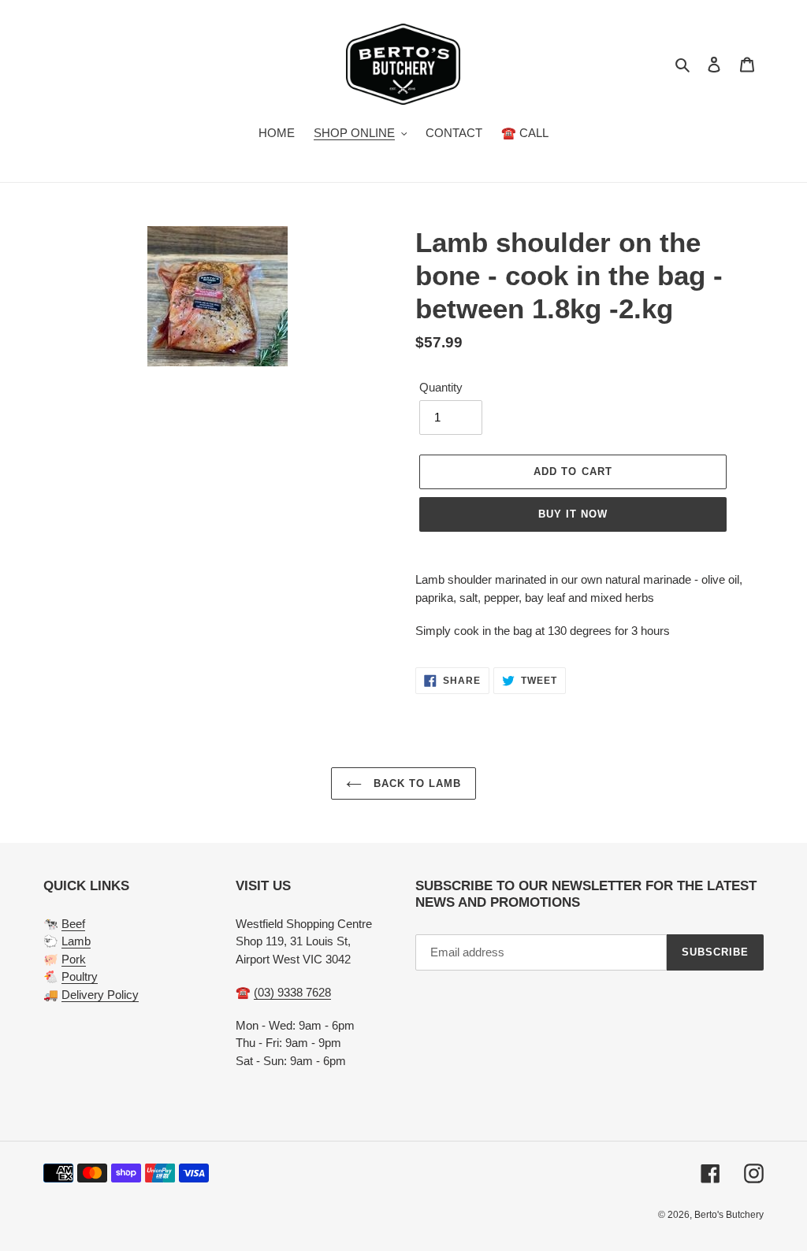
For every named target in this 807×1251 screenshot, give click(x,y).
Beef (73, 923)
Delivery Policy (100, 994)
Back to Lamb (416, 783)
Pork (73, 959)
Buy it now (573, 514)
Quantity (441, 387)
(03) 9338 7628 (292, 992)
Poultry (79, 976)
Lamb (76, 941)
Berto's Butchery (729, 1214)
